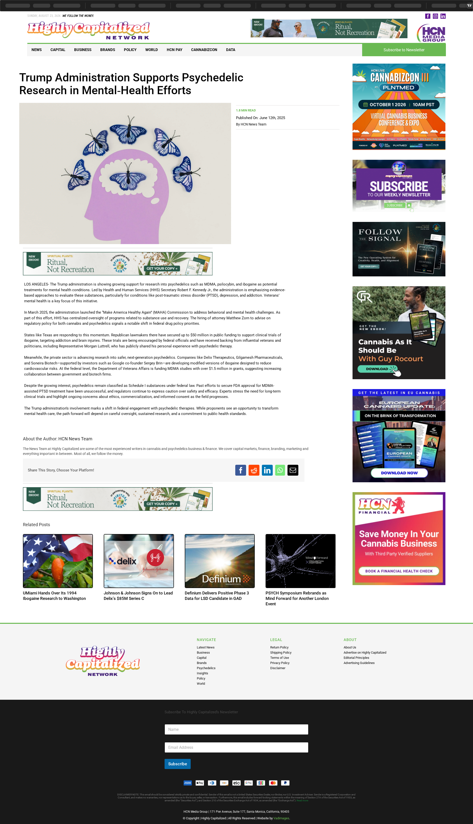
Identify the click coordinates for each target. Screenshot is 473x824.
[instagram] (435, 16)
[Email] (293, 470)
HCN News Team (253, 124)
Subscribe (177, 763)
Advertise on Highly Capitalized (365, 652)
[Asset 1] (89, 23)
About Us (350, 647)
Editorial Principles (356, 658)
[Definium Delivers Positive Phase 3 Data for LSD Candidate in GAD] (219, 561)
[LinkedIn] (267, 470)
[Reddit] (254, 470)
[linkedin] (443, 16)
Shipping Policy (280, 652)
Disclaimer (277, 668)
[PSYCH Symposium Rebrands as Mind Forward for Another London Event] (300, 561)
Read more (302, 800)
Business (203, 652)
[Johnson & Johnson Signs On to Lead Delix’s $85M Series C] (138, 561)
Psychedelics (206, 668)
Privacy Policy (279, 663)
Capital (201, 658)
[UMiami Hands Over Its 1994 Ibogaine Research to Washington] (58, 561)
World (201, 683)
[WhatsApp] (280, 470)
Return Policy (279, 647)
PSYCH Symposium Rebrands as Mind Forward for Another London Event (297, 598)
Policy (201, 678)
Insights (202, 673)
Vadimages (281, 818)
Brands (202, 663)
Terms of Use (279, 658)
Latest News (206, 647)
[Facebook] (240, 470)
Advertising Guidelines (359, 663)
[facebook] (427, 16)
